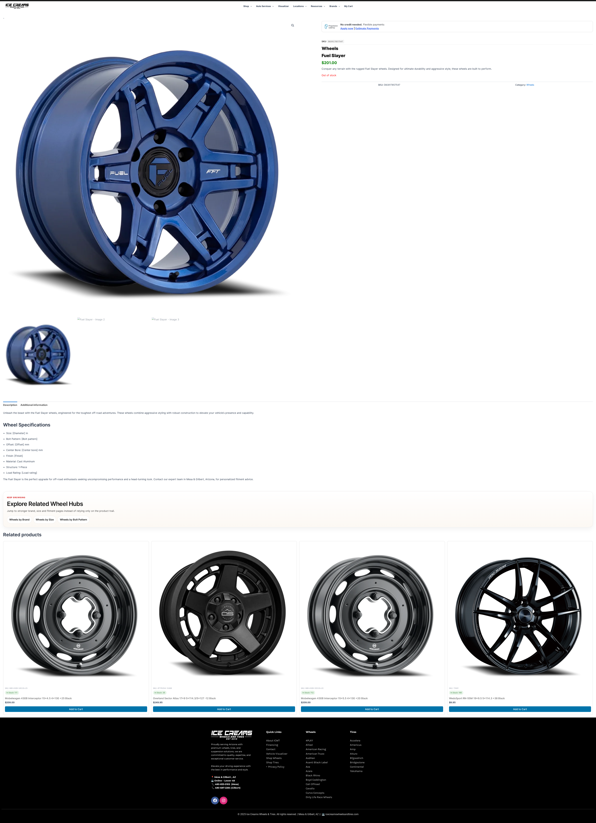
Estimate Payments (367, 28)
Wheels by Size (45, 519)
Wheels (330, 48)
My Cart (348, 6)
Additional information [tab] (33, 404)
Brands (333, 6)
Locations (298, 6)
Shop (246, 6)
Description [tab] (10, 404)
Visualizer (283, 6)
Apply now (346, 28)
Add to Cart (76, 709)
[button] (250, 6)
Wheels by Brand (19, 519)
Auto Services (263, 6)
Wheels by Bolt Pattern (73, 519)
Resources (316, 6)
